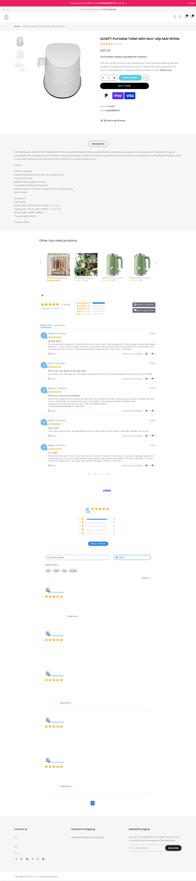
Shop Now (111, 9)
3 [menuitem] (101, 474)
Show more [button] (84, 570)
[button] (40, 262)
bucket (73, 570)
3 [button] (103, 803)
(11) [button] (89, 303)
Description (98, 143)
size (48, 570)
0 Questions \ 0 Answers (50, 308)
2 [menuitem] (98, 474)
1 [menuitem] (94, 474)
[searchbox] (77, 557)
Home (17, 26)
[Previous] (32, 71)
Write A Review (98, 543)
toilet (56, 570)
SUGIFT (111, 106)
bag (64, 570)
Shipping (118, 56)
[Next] (91, 71)
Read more (165, 70)
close (191, 3)
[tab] (46, 326)
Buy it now (125, 85)
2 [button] (98, 803)
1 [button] (92, 803)
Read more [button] (72, 616)
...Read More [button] (126, 349)
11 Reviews (117, 44)
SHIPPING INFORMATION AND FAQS (87, 837)
